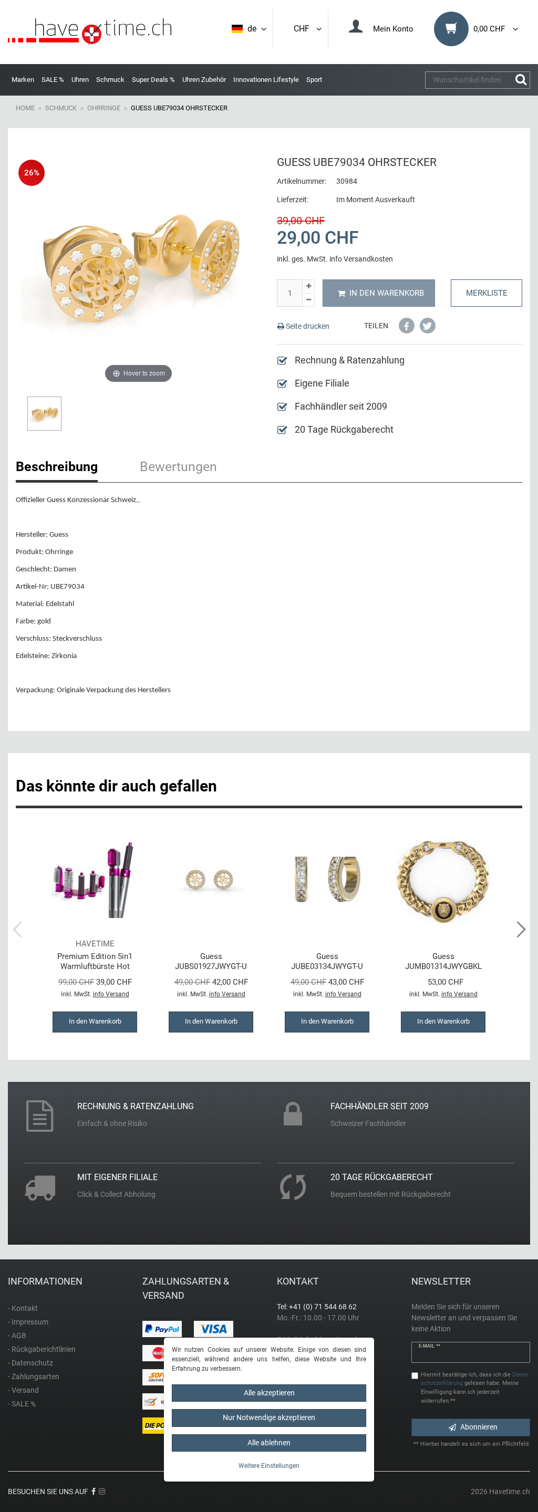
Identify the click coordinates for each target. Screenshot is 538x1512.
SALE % (53, 80)
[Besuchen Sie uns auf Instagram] (102, 1491)
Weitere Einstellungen (269, 1465)
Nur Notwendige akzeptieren (269, 1417)
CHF (304, 29)
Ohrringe (103, 108)
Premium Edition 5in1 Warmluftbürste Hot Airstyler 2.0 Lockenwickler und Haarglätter (94, 961)
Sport (314, 80)
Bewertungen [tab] (178, 466)
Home (25, 108)
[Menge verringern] (308, 300)
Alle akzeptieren (269, 1393)
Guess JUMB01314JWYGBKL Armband (443, 961)
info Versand (111, 994)
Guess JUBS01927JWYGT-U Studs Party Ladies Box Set (211, 961)
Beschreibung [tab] (57, 466)
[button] (407, 325)
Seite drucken (306, 326)
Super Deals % (153, 80)
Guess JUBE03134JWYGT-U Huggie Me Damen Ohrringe (327, 961)
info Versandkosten (361, 259)
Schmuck (110, 80)
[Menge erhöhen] (308, 286)
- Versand (23, 1390)
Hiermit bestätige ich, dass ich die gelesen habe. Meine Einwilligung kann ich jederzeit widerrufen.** (475, 1387)
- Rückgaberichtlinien (42, 1349)
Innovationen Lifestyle (266, 80)
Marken (23, 80)
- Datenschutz (30, 1363)
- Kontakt (23, 1308)
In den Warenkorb (386, 293)
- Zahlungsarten (33, 1376)
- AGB (17, 1335)
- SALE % (22, 1404)
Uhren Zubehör (204, 80)
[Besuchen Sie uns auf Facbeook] (93, 1491)
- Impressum (28, 1322)
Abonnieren (479, 1427)
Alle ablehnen (269, 1442)
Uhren (80, 80)
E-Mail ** (429, 1346)
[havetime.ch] (89, 32)
